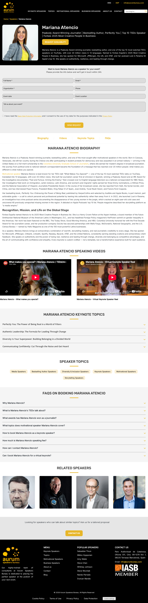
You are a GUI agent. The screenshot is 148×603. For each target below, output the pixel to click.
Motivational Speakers (68, 11)
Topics (51, 11)
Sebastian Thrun (84, 551)
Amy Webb (82, 559)
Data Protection (90, 598)
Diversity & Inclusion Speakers (75, 371)
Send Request (74, 125)
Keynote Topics (85, 138)
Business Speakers (91, 11)
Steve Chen (82, 563)
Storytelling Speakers (74, 378)
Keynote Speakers (37, 11)
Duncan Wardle (84, 578)
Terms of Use (55, 598)
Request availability (55, 42)
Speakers (13, 19)
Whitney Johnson (84, 567)
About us (107, 11)
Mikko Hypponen (84, 555)
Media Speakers (19, 371)
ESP (117, 3)
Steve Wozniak (83, 571)
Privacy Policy (72, 598)
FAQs (108, 138)
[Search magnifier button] (145, 11)
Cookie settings (109, 599)
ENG (109, 3)
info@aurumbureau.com (134, 3)
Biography (43, 138)
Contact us (74, 533)
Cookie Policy (38, 598)
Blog (46, 575)
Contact (118, 11)
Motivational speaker (11, 174)
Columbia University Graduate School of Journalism (66, 164)
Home (6, 19)
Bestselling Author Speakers (44, 371)
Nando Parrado (84, 575)
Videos (63, 138)
